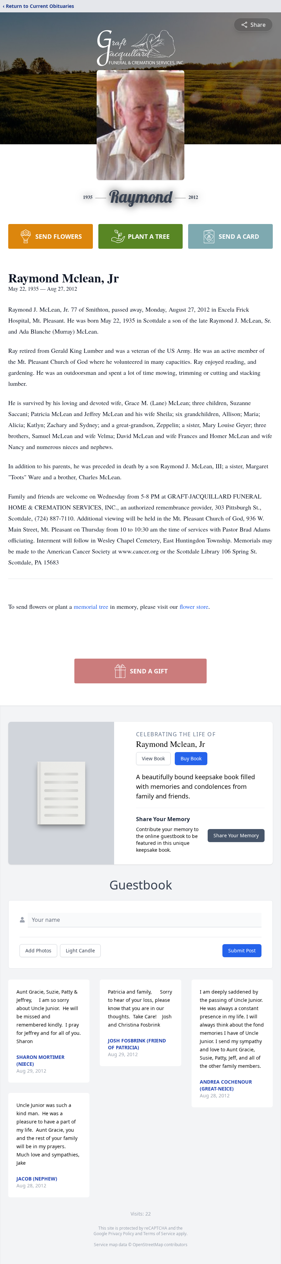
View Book (153, 758)
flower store (194, 606)
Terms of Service (159, 1234)
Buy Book (191, 758)
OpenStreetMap (148, 1245)
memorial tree (91, 606)
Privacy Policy (121, 1234)
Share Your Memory (236, 835)
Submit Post (242, 950)
